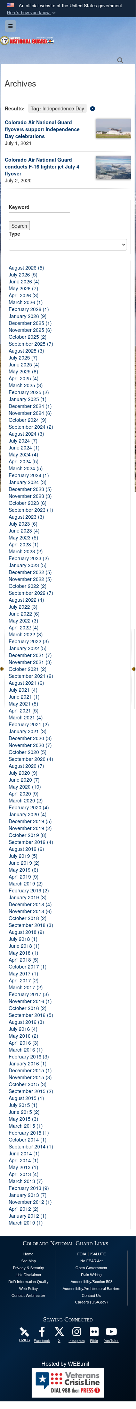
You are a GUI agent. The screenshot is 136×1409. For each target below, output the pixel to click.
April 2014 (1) (24, 1160)
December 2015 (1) (30, 1070)
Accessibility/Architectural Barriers (91, 1289)
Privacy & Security (28, 1268)
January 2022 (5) (28, 648)
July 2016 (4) (23, 1028)
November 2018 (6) (30, 911)
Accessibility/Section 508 (91, 1282)
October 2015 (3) (28, 1084)
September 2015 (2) (31, 1091)
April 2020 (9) (24, 793)
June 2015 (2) (24, 1111)
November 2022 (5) (30, 578)
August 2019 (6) (26, 848)
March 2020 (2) (26, 800)
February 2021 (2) (29, 724)
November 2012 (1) (30, 1201)
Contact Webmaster (28, 1295)
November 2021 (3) (30, 661)
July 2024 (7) (23, 440)
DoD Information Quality (28, 1282)
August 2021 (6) (26, 682)
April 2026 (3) (24, 295)
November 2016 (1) (30, 1001)
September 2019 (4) (31, 841)
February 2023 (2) (29, 558)
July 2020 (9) (23, 772)
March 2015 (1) (26, 1125)
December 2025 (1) (30, 322)
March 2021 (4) (26, 717)
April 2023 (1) (24, 544)
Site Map (28, 1261)
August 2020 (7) (26, 765)
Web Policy (28, 1289)
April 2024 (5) (24, 461)
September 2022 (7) (31, 592)
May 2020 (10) (25, 786)
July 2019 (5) (23, 855)
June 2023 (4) (24, 530)
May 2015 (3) (23, 1118)
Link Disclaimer (28, 1275)
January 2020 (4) (28, 814)
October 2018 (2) (28, 918)
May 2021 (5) (23, 703)
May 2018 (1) (23, 952)
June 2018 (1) (24, 945)
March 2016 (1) (26, 1049)
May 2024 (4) (23, 454)
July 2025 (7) (23, 357)
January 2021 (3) (28, 731)
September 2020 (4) (31, 758)
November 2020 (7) (30, 745)
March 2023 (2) (26, 551)
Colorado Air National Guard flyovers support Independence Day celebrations (42, 129)
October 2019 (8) (28, 834)
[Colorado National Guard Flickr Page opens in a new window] (94, 1333)
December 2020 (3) (30, 738)
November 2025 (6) (30, 329)
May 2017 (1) (23, 973)
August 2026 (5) (26, 267)
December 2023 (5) (30, 488)
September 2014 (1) (31, 1146)
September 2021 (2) (31, 675)
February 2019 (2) (29, 890)
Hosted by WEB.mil (65, 1364)
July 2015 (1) (23, 1104)
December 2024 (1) (30, 405)
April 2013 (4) (24, 1174)
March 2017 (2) (26, 987)
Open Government (91, 1268)
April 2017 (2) (24, 980)
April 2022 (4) (24, 627)
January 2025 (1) (28, 399)
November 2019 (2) (30, 828)
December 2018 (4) (30, 904)
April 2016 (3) (24, 1042)
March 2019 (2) (26, 883)
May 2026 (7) (23, 288)
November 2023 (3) (30, 495)
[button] (32, 12)
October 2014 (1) (28, 1139)
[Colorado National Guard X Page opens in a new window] (59, 1333)
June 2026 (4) (24, 281)
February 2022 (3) (29, 641)
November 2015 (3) (30, 1077)
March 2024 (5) (26, 468)
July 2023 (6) (23, 523)
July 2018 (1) (23, 938)
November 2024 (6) (30, 412)
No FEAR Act (91, 1261)
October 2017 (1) (28, 966)
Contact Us (91, 1295)
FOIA (81, 1254)
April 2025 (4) (24, 378)
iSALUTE (98, 1254)
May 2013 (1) (23, 1167)
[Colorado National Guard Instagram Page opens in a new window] (76, 1333)
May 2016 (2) (23, 1035)
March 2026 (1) (26, 302)
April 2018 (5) (24, 959)
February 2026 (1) (29, 309)
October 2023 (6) (28, 502)
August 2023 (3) (26, 516)
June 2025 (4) (24, 364)
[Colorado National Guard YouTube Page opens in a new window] (111, 1333)
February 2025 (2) (29, 392)
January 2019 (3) (28, 897)
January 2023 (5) (28, 565)
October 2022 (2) (28, 585)
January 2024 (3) (28, 482)
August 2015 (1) (26, 1097)
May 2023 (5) (23, 537)
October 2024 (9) (28, 419)
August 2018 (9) (26, 931)
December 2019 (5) (30, 821)
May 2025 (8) (23, 371)
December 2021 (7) (30, 655)
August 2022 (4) (26, 599)
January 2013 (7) (28, 1194)
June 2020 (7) (24, 779)
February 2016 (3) (29, 1056)
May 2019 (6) (23, 869)
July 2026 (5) (23, 274)
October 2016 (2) (28, 1008)
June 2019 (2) (24, 862)
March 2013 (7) (26, 1181)
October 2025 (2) (28, 336)
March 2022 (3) (26, 634)
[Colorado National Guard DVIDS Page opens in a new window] (24, 1332)
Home (28, 1254)
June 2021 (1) (24, 696)
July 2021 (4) (23, 689)
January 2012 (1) (28, 1215)
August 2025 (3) (26, 350)
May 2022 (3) (23, 620)
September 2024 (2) (31, 426)
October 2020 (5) (28, 751)
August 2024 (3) (26, 433)
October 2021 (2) (28, 668)
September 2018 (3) (31, 924)
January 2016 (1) (28, 1063)
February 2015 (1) (29, 1132)
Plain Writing (91, 1275)
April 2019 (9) (24, 876)
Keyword (19, 206)
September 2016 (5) (31, 1014)
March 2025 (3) (26, 385)
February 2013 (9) (29, 1187)
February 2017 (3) (29, 994)
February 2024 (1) (29, 475)
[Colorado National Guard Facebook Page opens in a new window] (41, 1333)
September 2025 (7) (31, 343)
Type (14, 233)
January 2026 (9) (28, 315)
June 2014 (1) (24, 1153)
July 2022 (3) (23, 606)
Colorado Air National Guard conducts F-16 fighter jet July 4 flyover (42, 166)
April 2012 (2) (24, 1208)
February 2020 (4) (29, 807)
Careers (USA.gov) (91, 1302)
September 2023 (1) (31, 509)
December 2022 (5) (30, 572)
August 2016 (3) (26, 1021)
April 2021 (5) (24, 710)
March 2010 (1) (26, 1222)
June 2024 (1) (24, 447)
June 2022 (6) (24, 613)
